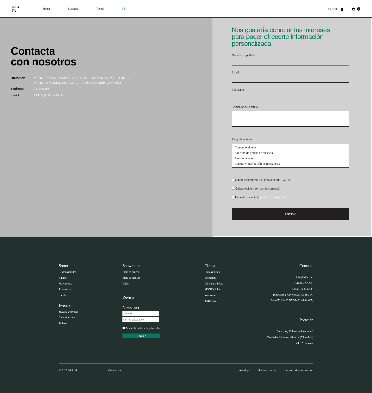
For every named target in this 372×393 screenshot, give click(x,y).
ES (123, 8)
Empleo (63, 295)
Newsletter (130, 307)
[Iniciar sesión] (342, 9)
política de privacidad (273, 197)
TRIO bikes (211, 301)
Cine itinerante (67, 317)
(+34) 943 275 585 (303, 283)
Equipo (63, 277)
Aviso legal (244, 370)
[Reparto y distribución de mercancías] (290, 163)
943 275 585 (41, 88)
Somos (46, 8)
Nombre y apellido (243, 55)
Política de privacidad (266, 370)
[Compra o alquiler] (290, 147)
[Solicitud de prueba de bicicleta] (290, 153)
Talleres (63, 323)
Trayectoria (65, 289)
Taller (125, 283)
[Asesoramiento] (290, 158)
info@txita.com (304, 277)
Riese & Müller (213, 272)
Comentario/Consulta (245, 107)
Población (238, 89)
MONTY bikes (213, 289)
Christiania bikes (214, 283)
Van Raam (210, 295)
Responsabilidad (67, 272)
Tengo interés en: (242, 139)
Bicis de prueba (130, 272)
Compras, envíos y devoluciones (298, 370)
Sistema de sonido (68, 311)
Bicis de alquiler (131, 277)
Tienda (210, 265)
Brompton (210, 277)
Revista (128, 297)
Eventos (65, 305)
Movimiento (65, 283)
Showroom (131, 265)
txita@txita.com (48, 95)
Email (235, 72)
